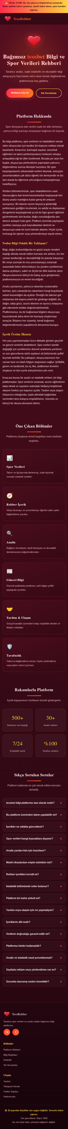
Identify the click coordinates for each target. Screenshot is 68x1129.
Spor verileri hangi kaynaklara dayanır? (34, 838)
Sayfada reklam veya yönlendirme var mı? (34, 969)
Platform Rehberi (11, 1049)
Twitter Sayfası (10, 1091)
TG (6, 1032)
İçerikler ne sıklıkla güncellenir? (34, 826)
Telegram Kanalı (11, 1086)
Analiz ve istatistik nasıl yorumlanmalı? (34, 958)
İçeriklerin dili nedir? (34, 922)
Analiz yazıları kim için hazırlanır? (34, 850)
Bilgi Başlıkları (10, 1055)
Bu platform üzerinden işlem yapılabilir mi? (34, 815)
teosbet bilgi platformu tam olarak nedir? (34, 803)
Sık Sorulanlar (49, 93)
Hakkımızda (9, 1096)
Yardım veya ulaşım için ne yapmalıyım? (34, 910)
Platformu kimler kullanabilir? (34, 946)
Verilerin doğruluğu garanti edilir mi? (34, 934)
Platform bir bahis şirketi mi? (34, 898)
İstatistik (7, 1060)
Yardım (7, 1081)
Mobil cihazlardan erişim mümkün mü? (34, 862)
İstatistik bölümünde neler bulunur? (34, 886)
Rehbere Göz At (20, 92)
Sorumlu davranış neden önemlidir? (34, 981)
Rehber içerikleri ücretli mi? (34, 874)
